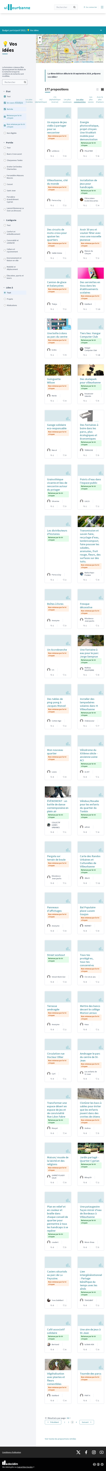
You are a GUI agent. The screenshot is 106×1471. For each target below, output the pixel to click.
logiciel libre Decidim (26, 1467)
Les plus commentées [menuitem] (80, 100)
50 (68, 1418)
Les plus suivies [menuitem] (91, 99)
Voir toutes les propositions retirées (60, 1439)
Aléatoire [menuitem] (19, 102)
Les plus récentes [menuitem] (29, 100)
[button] (6, 91)
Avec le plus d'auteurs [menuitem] (100, 99)
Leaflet (76, 62)
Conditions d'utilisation (11, 1452)
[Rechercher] (74, 7)
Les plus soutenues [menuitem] (67, 100)
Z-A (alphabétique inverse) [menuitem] (55, 99)
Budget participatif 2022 (13, 30)
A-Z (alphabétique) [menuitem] (41, 100)
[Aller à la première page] (20, 7)
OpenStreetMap (88, 62)
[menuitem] (14, 82)
